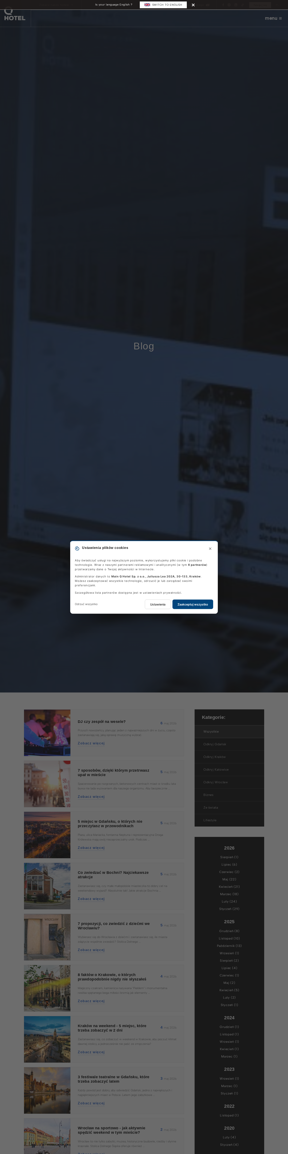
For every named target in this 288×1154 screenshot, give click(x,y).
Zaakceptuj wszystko (193, 604)
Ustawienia (158, 604)
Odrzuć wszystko (86, 604)
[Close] (193, 5)
